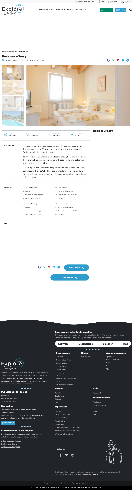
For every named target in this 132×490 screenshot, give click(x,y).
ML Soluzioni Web (94, 488)
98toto (110, 485)
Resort (108, 366)
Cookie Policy (63, 483)
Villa (107, 369)
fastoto (95, 485)
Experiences (63, 353)
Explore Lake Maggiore (10, 447)
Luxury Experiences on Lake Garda (67, 428)
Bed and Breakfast (112, 360)
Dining (84, 353)
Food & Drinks (61, 366)
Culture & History (62, 363)
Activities (63, 343)
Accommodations (12, 51)
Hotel (108, 363)
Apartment (110, 357)
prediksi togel (127, 485)
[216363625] (78, 95)
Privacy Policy (49, 483)
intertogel (115, 485)
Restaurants (85, 357)
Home (4, 51)
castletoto (36, 485)
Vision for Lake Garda (8, 402)
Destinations (86, 343)
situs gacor (120, 485)
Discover (108, 343)
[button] (46, 9)
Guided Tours (60, 370)
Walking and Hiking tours (65, 385)
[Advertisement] (66, 31)
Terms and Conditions (80, 483)
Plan (125, 343)
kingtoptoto (105, 485)
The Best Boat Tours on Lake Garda (67, 431)
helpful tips (19, 381)
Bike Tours (59, 357)
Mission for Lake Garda (9, 399)
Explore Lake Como (9, 444)
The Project (5, 396)
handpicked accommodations (19, 378)
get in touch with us (90, 474)
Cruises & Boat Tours (63, 360)
